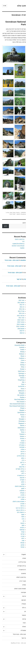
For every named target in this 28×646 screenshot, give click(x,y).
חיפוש (24, 223)
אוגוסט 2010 (21, 328)
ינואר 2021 (21, 300)
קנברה (22, 536)
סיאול (22, 516)
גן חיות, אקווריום (20, 469)
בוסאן (22, 458)
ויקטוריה (22, 479)
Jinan (22, 384)
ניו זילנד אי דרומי (20, 508)
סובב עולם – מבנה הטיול (12, 260)
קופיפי (22, 532)
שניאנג (22, 545)
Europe (22, 369)
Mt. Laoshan (21, 395)
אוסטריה (22, 443)
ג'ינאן (23, 464)
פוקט (23, 525)
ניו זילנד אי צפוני (20, 510)
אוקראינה (21, 447)
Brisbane (21, 354)
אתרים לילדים (20, 456)
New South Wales (19, 399)
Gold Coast (21, 371)
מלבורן (22, 495)
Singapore (21, 423)
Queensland (21, 412)
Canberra (21, 358)
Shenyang (21, 421)
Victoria (22, 438)
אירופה (22, 451)
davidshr (23, 260)
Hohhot (22, 377)
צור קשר (19, 279)
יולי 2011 (22, 304)
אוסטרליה (21, 445)
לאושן (22, 488)
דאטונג (22, 471)
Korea (14, 212)
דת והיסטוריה (20, 475)
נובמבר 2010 (20, 322)
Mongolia (21, 393)
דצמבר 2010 (20, 320)
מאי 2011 (21, 309)
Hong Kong (21, 380)
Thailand (21, 434)
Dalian (22, 362)
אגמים (22, 440)
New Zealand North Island (17, 403)
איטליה (22, 449)
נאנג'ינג (22, 503)
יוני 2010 (22, 333)
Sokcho (18, 212)
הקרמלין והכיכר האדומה (18, 245)
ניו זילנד (22, 506)
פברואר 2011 (20, 315)
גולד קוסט (21, 466)
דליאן (23, 473)
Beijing (22, 351)
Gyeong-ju (21, 373)
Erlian (22, 367)
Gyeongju (21, 375)
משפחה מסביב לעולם (18, 501)
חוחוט (22, 482)
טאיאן (22, 484)
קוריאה (7, 212)
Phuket (22, 408)
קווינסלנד (22, 529)
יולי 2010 (22, 330)
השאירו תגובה (12, 214)
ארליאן (22, 453)
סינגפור (22, 523)
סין (23, 521)
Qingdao (22, 410)
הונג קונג (22, 477)
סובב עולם (21, 6)
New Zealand (20, 401)
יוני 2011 (22, 307)
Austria (22, 349)
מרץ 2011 (21, 313)
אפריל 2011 (21, 311)
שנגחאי (22, 542)
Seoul (22, 417)
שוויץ (23, 540)
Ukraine (22, 436)
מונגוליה (22, 492)
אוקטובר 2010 (20, 324)
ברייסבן (22, 462)
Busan (22, 356)
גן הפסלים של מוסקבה (18, 243)
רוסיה (22, 538)
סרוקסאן (18, 214)
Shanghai (21, 419)
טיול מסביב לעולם (19, 239)
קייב (23, 241)
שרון (24, 279)
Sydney (22, 430)
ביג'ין (23, 460)
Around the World (19, 345)
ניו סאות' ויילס (20, 512)
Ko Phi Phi (21, 386)
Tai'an (22, 432)
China (22, 360)
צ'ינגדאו (22, 527)
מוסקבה (22, 248)
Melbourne (21, 390)
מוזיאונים (22, 490)
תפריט (4, 5)
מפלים (22, 499)
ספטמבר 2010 (20, 326)
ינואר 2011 (21, 317)
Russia (22, 414)
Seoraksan (23, 214)
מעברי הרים (21, 497)
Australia (21, 347)
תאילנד (22, 547)
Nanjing (22, 397)
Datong (22, 364)
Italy (23, 382)
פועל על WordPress (15, 643)
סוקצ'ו (11, 212)
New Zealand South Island (17, 406)
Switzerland (21, 427)
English (24, 554)
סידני (23, 519)
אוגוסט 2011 (21, 302)
